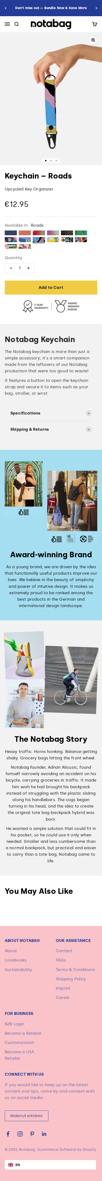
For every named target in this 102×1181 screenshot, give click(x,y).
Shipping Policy (71, 978)
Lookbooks (16, 960)
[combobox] (50, 1165)
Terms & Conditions (75, 969)
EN (17, 1164)
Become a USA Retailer (19, 1055)
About (11, 950)
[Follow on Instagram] (20, 1134)
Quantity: (14, 257)
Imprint (63, 988)
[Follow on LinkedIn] (44, 1134)
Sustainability (18, 969)
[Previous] (5, 8)
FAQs (61, 960)
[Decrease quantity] (11, 268)
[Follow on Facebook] (8, 1134)
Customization (19, 1042)
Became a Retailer (23, 1033)
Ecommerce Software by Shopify (66, 1149)
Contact (64, 950)
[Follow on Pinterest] (32, 1134)
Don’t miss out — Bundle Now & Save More (51, 8)
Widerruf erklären (26, 1116)
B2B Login (14, 1024)
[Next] (96, 8)
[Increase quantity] (28, 268)
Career (63, 997)
